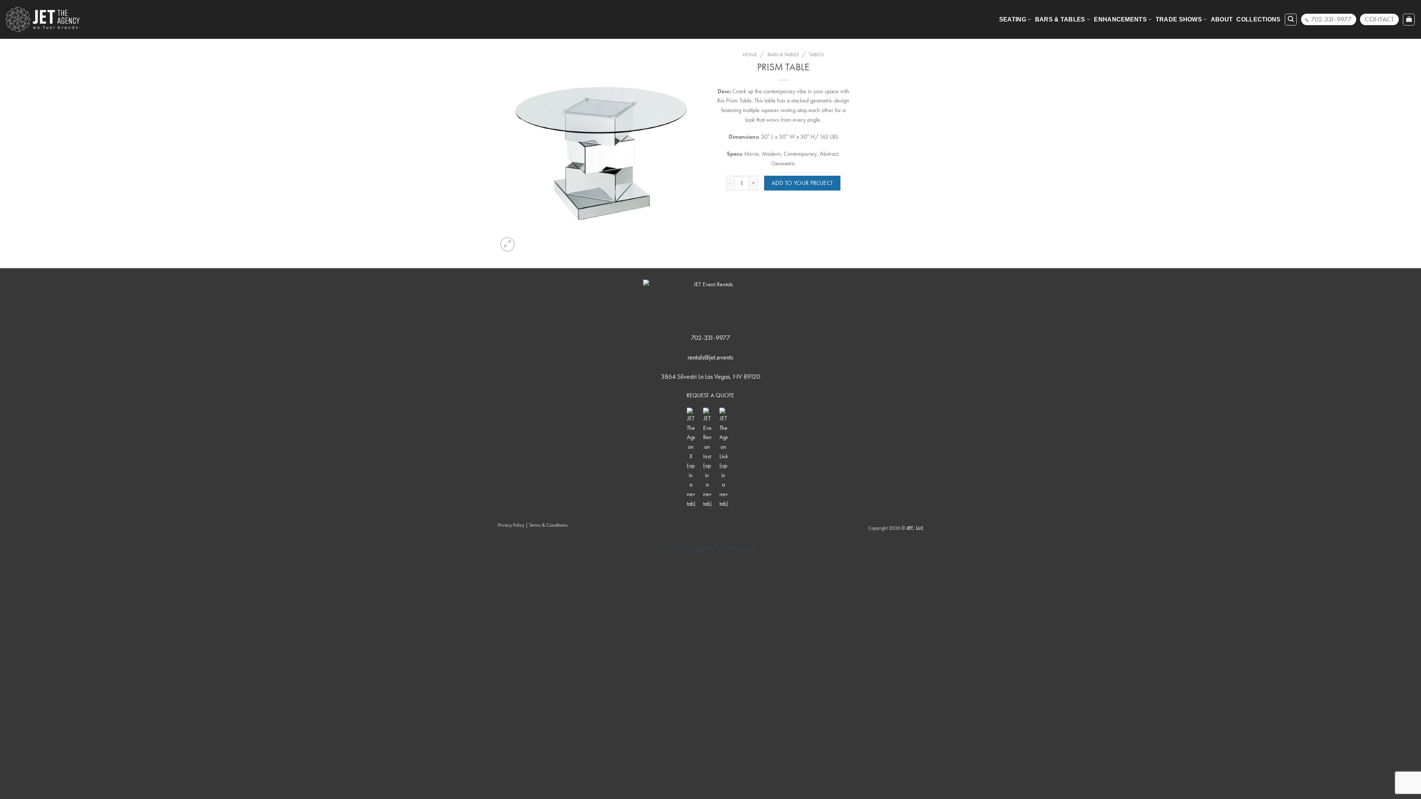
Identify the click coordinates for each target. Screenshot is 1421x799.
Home (750, 54)
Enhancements (1120, 19)
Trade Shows (1179, 19)
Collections (1258, 19)
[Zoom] (507, 244)
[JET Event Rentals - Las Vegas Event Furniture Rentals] (43, 19)
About (1222, 19)
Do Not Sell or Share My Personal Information (710, 549)
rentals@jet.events (710, 357)
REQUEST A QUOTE (710, 395)
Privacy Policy (511, 525)
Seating (1012, 19)
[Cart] (1409, 20)
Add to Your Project (802, 183)
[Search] (1291, 20)
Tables (816, 54)
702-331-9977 (710, 337)
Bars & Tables (1060, 19)
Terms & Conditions (548, 525)
